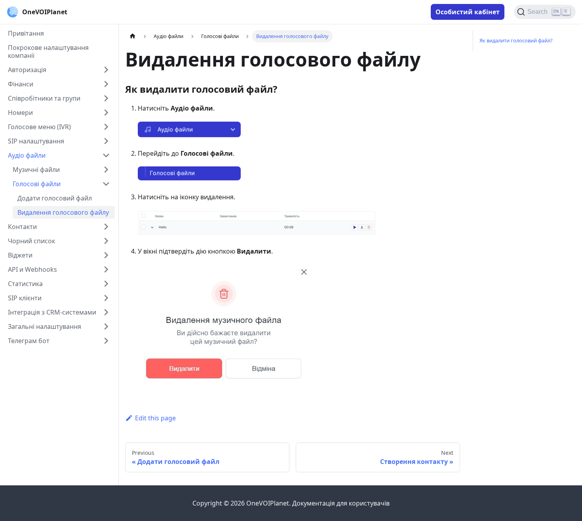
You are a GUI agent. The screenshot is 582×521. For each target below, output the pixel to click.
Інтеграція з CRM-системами (52, 312)
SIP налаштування (36, 141)
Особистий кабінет (468, 12)
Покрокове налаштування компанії (48, 51)
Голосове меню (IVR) (39, 126)
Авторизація (27, 69)
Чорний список (31, 241)
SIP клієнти (25, 298)
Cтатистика (25, 283)
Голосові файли (37, 183)
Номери (20, 112)
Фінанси (20, 84)
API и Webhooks (32, 269)
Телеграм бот (28, 340)
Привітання (26, 33)
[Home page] (132, 36)
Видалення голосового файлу (63, 212)
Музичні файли (36, 169)
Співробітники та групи (44, 98)
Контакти (22, 226)
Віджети (20, 255)
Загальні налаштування (44, 326)
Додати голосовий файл (54, 198)
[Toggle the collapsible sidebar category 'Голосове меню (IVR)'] (106, 126)
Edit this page (155, 418)
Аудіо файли (27, 155)
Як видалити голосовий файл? (516, 40)
